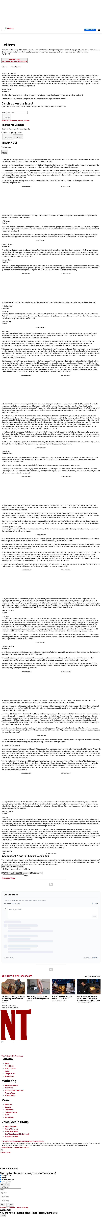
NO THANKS (18, 138)
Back (2, 1204)
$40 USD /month (36, 873)
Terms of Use (10, 1093)
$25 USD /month (22, 873)
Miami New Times (11, 1132)
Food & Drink (9, 1066)
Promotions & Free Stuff (14, 1090)
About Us (8, 1105)
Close (3, 1216)
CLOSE (4, 153)
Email (4, 112)
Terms (20, 121)
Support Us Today (8, 878)
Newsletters (9, 1076)
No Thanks (4, 1187)
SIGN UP (7, 118)
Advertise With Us (11, 1085)
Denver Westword (11, 1129)
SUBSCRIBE (8, 138)
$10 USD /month (8, 873)
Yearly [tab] (21, 867)
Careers (8, 1107)
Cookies (15, 1141)
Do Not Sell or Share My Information (15, 1147)
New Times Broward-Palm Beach (17, 1134)
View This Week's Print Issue (12, 1056)
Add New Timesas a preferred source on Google (14, 60)
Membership (9, 1117)
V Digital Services (11, 1137)
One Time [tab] (5, 867)
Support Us (90, 30)
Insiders (4, 1178)
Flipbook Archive (11, 1112)
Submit (10, 1204)
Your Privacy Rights (36, 1141)
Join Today (5, 1184)
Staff (7, 1115)
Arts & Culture (10, 1069)
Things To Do (10, 1074)
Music (7, 1071)
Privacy (26, 121)
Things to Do (6, 1176)
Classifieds (9, 1088)
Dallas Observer (11, 1126)
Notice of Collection (9, 121)
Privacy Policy (10, 1095)
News (7, 1063)
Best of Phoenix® (8, 1180)
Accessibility (23, 1141)
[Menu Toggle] (2, 30)
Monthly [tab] (14, 867)
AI (28, 1141)
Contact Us (9, 1110)
